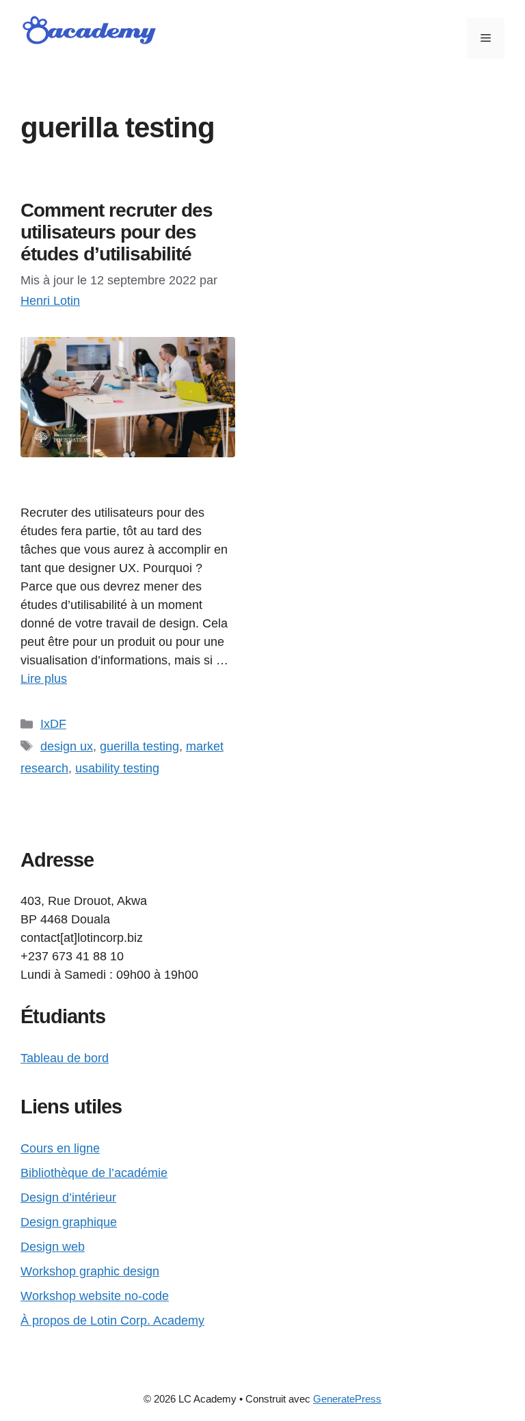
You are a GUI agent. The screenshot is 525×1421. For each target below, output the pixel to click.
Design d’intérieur (68, 1197)
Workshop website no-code (95, 1296)
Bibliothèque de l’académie (94, 1173)
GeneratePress (347, 1399)
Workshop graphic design (90, 1271)
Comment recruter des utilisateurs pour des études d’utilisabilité (117, 232)
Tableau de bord (65, 1058)
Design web (53, 1247)
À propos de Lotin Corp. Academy (112, 1320)
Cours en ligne (60, 1148)
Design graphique (69, 1222)
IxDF (53, 724)
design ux (66, 746)
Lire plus (44, 679)
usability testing (117, 768)
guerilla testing (139, 746)
